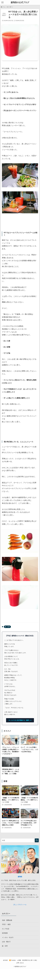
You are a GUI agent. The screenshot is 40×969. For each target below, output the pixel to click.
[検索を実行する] (37, 840)
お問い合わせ (20, 962)
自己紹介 (5, 960)
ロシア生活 (5, 929)
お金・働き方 (6, 941)
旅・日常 (7, 626)
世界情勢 (5, 933)
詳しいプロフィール (20, 904)
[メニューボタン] (2, 2)
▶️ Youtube (12, 960)
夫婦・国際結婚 (7, 920)
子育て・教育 (6, 924)
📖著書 (19, 960)
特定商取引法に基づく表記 (29, 960)
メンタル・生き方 (7, 937)
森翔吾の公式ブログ (20, 2)
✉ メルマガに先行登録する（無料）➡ (20, 720)
